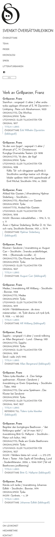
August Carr (26, 275)
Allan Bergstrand (29, 363)
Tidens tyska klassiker (31, 411)
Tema (6, 43)
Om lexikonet (10, 525)
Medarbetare (10, 530)
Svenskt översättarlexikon (28, 30)
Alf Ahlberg (26, 323)
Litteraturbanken (13, 66)
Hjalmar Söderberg (30, 232)
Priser (6, 49)
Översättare (10, 38)
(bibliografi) (11, 133)
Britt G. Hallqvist (29, 472)
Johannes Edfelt (28, 502)
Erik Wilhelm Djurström (32, 130)
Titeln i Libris (12, 127)
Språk (6, 60)
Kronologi (9, 55)
